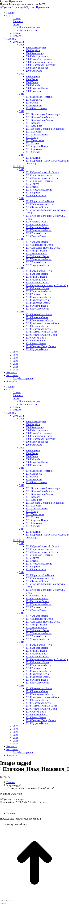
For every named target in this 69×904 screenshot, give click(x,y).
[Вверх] (34, 896)
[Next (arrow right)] (4, 903)
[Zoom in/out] (11, 900)
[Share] (4, 900)
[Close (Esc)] (1, 900)
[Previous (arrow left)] (1, 903)
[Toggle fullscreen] (7, 900)
